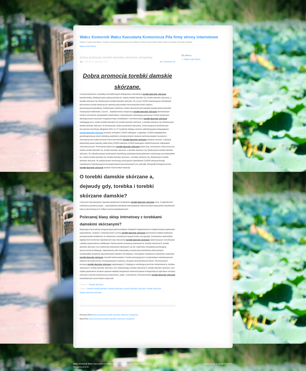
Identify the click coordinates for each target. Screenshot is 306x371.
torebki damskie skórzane (91, 133)
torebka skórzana (115, 288)
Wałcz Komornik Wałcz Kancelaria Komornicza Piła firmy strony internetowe (149, 37)
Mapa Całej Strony (88, 46)
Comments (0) (169, 62)
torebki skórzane (154, 288)
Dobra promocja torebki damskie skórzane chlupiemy (115, 315)
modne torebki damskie (97, 288)
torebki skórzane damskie (91, 292)
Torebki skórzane (96, 285)
